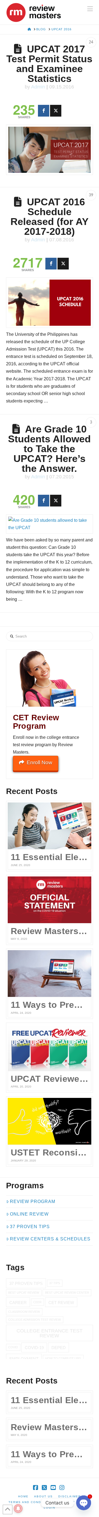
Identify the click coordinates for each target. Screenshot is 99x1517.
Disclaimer (69, 1496)
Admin (38, 87)
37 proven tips (26, 1283)
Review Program (32, 1201)
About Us (43, 1496)
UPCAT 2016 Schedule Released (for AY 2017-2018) (49, 216)
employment (23, 1358)
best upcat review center (67, 1292)
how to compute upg (63, 1358)
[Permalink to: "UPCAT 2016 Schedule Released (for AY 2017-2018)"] (49, 303)
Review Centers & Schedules (50, 1239)
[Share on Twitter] (55, 111)
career (18, 1302)
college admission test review (34, 1319)
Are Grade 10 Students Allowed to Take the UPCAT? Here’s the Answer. (49, 448)
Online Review (29, 1214)
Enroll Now (39, 762)
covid (13, 1347)
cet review (61, 1302)
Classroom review (24, 1311)
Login (49, 1507)
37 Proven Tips (30, 1226)
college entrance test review (49, 1333)
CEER (37, 1302)
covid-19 (34, 1347)
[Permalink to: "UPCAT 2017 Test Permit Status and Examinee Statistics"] (49, 150)
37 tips (54, 1283)
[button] (90, 8)
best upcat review (23, 1292)
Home (23, 1496)
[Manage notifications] (18, 1508)
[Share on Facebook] (43, 111)
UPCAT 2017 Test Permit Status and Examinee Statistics (49, 63)
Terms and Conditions (31, 1502)
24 (91, 42)
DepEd (58, 1347)
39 (91, 195)
